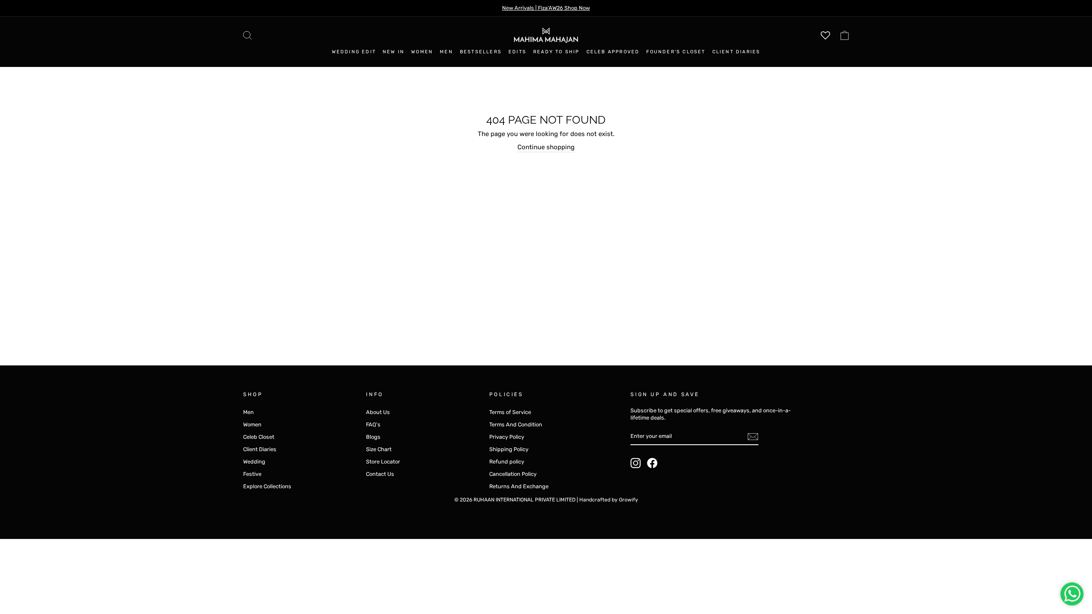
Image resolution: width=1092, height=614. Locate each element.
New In (393, 52)
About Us (378, 412)
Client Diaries (736, 52)
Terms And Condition (515, 424)
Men (446, 52)
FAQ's (373, 424)
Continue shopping (546, 147)
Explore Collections (267, 486)
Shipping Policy (509, 449)
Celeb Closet (258, 437)
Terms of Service (510, 412)
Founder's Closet (675, 52)
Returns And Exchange (519, 486)
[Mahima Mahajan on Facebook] (652, 463)
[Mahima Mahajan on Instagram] (635, 463)
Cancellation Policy (513, 474)
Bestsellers (481, 52)
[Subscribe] (752, 437)
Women (422, 52)
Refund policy (506, 461)
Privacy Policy (506, 437)
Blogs (373, 437)
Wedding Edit (354, 52)
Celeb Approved (613, 52)
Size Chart (379, 449)
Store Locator (383, 461)
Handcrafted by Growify (608, 500)
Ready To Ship (556, 52)
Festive (252, 474)
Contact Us (380, 474)
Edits (517, 52)
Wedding (254, 461)
